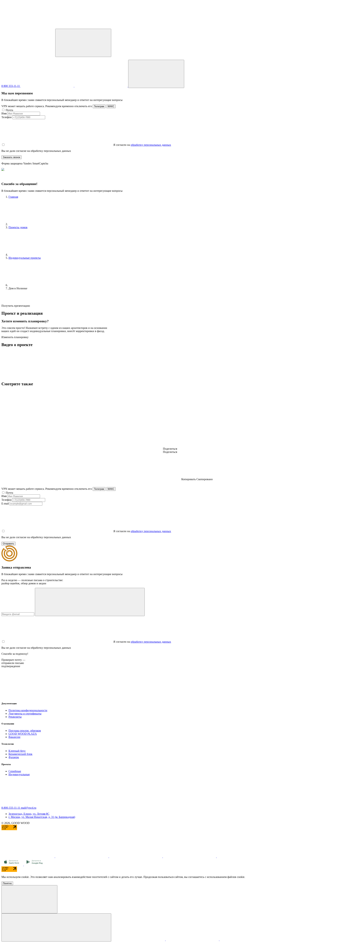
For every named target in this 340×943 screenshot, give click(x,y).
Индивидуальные (19, 774)
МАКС (111, 106)
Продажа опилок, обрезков (24, 730)
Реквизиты (15, 716)
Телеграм (99, 106)
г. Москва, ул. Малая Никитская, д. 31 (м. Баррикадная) (41, 816)
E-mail (5, 503)
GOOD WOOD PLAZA (22, 733)
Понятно (7, 883)
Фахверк (13, 757)
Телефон (6, 117)
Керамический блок (20, 753)
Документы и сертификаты (24, 713)
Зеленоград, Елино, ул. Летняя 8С (28, 813)
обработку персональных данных (151, 144)
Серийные (14, 771)
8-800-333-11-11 (11, 807)
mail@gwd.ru (28, 807)
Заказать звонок (11, 157)
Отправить (8, 543)
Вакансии (14, 736)
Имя (4, 113)
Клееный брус (17, 750)
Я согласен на (122, 144)
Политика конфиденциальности (27, 710)
